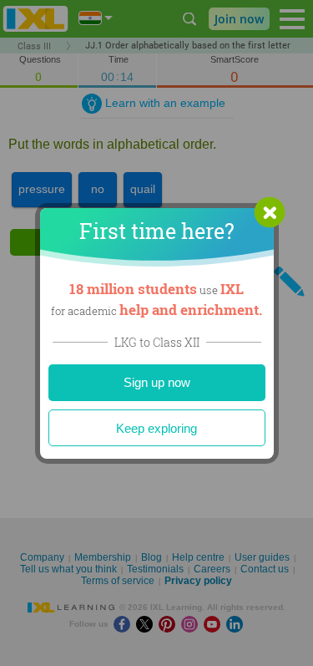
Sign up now (157, 382)
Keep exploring (156, 428)
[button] (269, 212)
